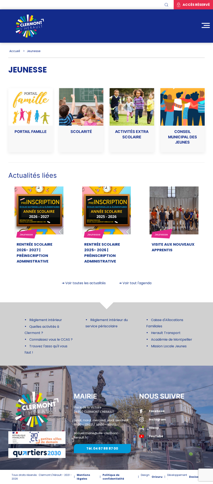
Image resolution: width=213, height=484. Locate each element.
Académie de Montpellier (171, 339)
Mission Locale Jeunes (169, 346)
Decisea (194, 477)
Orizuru (157, 477)
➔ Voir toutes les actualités (84, 283)
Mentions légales (83, 476)
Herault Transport (166, 332)
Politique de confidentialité (113, 476)
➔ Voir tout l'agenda (135, 283)
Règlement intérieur (45, 320)
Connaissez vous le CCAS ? (51, 339)
